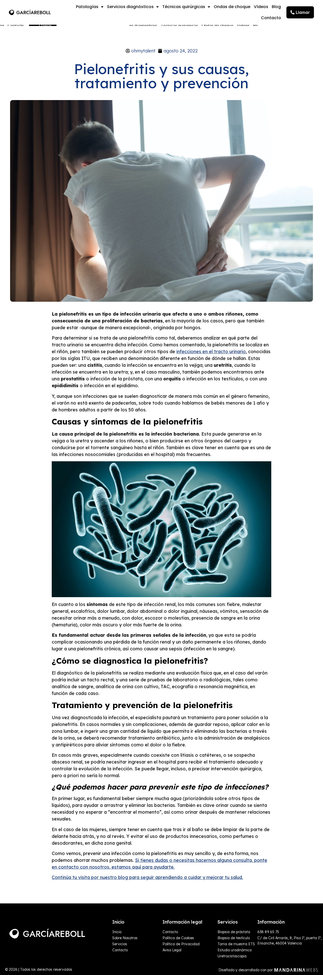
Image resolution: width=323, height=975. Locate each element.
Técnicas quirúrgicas (183, 7)
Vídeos (261, 7)
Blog (276, 7)
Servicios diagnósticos (130, 7)
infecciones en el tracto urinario (211, 351)
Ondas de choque (232, 7)
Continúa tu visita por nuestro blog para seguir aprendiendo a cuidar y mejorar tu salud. (147, 877)
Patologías (87, 7)
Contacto (271, 18)
